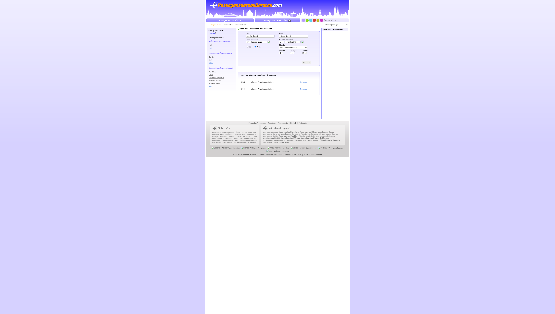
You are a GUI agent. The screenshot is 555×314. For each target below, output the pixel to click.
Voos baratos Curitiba (270, 136)
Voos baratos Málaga (290, 138)
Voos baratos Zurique (270, 142)
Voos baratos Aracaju (270, 132)
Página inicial (216, 25)
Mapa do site (283, 123)
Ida (250, 47)
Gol (210, 60)
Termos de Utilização (293, 155)
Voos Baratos (337, 148)
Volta (258, 47)
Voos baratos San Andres (273, 140)
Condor (211, 57)
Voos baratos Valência (330, 140)
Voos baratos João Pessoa (325, 136)
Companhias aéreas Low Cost (235, 25)
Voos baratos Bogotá (326, 132)
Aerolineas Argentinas (216, 77)
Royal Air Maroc (214, 83)
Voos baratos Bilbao (308, 132)
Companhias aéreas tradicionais (221, 68)
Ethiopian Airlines (215, 80)
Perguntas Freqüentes (257, 123)
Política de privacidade (313, 155)
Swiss (211, 75)
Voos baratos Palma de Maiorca (315, 138)
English (293, 123)
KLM (243, 89)
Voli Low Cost (283, 148)
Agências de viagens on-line (220, 41)
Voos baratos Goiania (306, 136)
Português (302, 123)
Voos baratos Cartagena (290, 134)
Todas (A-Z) (284, 142)
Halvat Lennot (311, 148)
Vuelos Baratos (233, 148)
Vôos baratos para (279, 128)
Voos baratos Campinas (271, 134)
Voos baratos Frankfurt (288, 136)
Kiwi (210, 45)
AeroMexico (213, 72)
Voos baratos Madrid (271, 138)
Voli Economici (283, 151)
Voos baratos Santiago (293, 140)
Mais (211, 48)
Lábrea (212, 33)
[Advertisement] (335, 75)
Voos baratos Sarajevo (311, 140)
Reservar (303, 82)
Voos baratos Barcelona (289, 132)
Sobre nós (224, 128)
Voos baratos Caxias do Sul (311, 134)
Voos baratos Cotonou (330, 134)
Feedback (272, 123)
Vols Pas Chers (260, 148)
